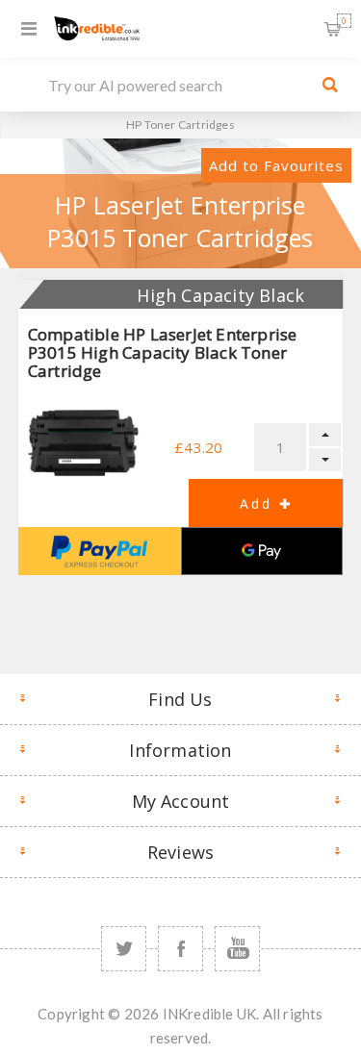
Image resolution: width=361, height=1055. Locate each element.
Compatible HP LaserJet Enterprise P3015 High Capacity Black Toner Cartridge (162, 352)
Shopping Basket (344, 20)
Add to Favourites (276, 165)
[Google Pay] (262, 551)
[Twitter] (123, 948)
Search (330, 84)
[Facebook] (180, 948)
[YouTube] (237, 948)
